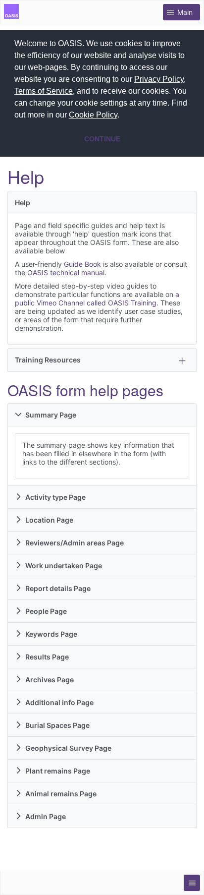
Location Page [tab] (49, 520)
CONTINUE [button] (102, 139)
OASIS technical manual (65, 272)
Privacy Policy (159, 79)
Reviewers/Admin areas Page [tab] (74, 542)
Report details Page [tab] (58, 588)
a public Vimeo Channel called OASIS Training (97, 298)
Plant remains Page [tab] (57, 771)
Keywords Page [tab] (51, 634)
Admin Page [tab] (45, 816)
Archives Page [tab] (49, 679)
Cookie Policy (93, 115)
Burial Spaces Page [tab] (57, 725)
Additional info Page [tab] (59, 702)
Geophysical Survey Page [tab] (68, 748)
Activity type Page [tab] (55, 497)
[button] (122, 116)
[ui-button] (192, 883)
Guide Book (82, 264)
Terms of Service (43, 91)
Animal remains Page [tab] (61, 793)
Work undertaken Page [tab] (63, 565)
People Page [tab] (46, 611)
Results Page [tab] (47, 657)
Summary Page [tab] (50, 415)
